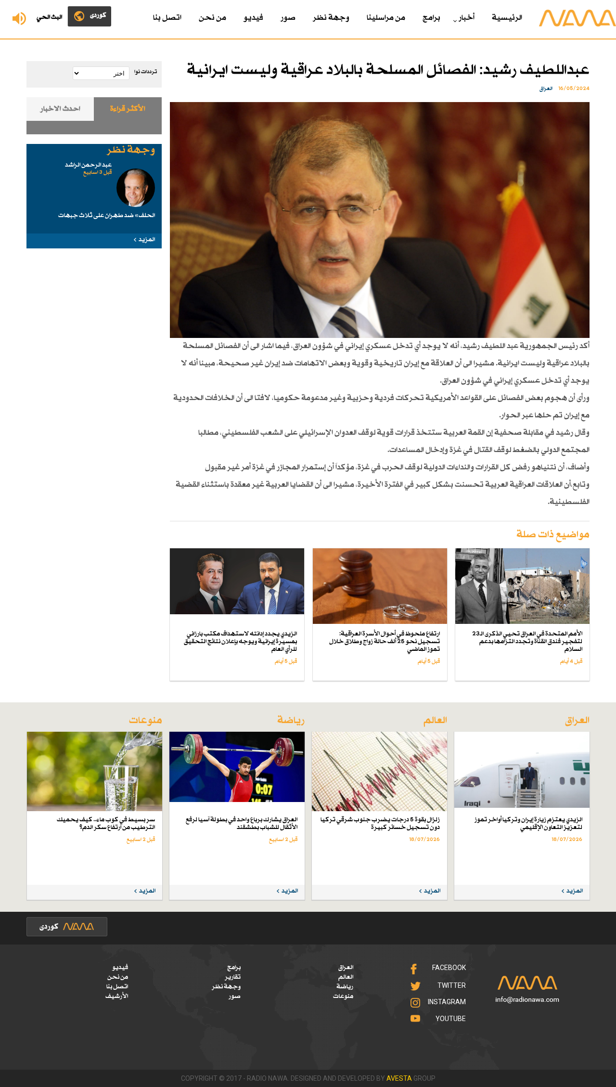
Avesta (399, 1078)
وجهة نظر (331, 18)
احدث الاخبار (60, 109)
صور (288, 18)
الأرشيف (116, 996)
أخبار (467, 18)
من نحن (212, 18)
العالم (345, 977)
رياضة (344, 987)
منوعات (343, 996)
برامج (431, 18)
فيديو (253, 18)
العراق (345, 967)
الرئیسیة (507, 18)
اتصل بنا (167, 18)
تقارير (233, 977)
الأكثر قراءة (127, 109)
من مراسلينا (386, 18)
